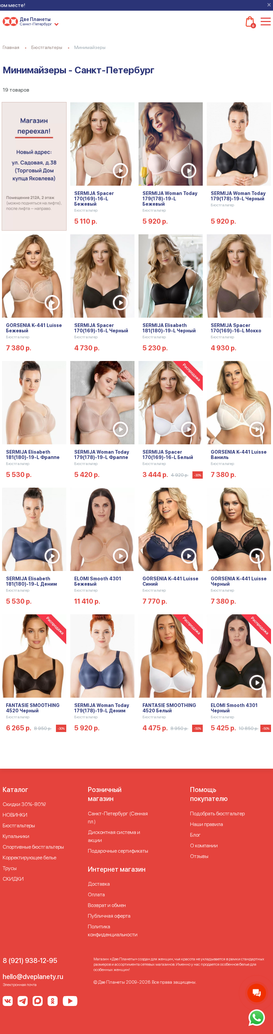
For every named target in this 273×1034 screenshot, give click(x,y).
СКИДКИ (13, 879)
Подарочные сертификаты (118, 851)
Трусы (10, 868)
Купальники (16, 836)
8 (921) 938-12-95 (30, 961)
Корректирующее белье (29, 857)
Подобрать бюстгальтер (217, 813)
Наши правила (206, 824)
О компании (204, 845)
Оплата (96, 894)
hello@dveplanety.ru (33, 977)
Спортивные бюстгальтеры (33, 847)
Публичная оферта (109, 916)
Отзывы (199, 856)
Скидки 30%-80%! (24, 804)
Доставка (99, 884)
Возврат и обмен (107, 905)
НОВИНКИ (15, 815)
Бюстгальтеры (19, 825)
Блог (195, 835)
